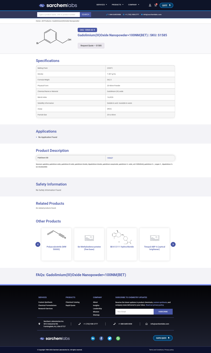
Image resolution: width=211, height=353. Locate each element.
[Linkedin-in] (93, 338)
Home (38, 21)
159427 (110, 158)
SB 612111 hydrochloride (122, 246)
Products (116, 5)
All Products (46, 21)
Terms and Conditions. (156, 350)
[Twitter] (110, 338)
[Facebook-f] (101, 338)
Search (85, 14)
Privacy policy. (169, 350)
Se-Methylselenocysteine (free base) (89, 248)
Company (132, 5)
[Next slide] (173, 244)
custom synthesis (160, 302)
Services (100, 5)
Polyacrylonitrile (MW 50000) (56, 248)
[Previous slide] (37, 244)
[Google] (118, 338)
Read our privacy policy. (155, 305)
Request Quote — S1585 (91, 45)
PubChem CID (43, 158)
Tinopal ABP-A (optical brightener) (154, 248)
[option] (56, 244)
